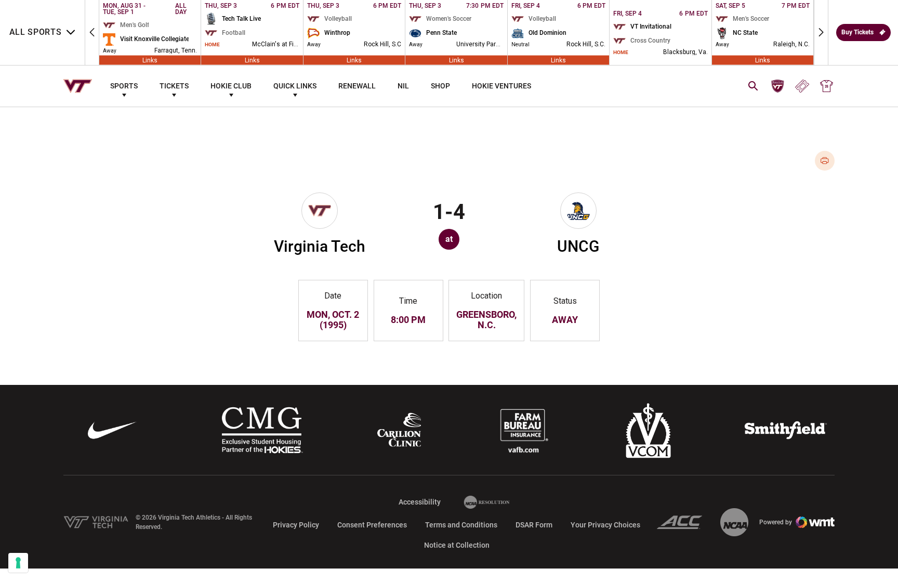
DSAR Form (534, 525)
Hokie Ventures (501, 86)
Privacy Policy (296, 525)
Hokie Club (231, 86)
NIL (403, 86)
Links (149, 60)
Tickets (174, 86)
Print (825, 161)
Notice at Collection (457, 545)
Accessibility (420, 501)
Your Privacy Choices (605, 525)
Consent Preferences (372, 525)
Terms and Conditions (461, 525)
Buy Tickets (857, 32)
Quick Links (294, 86)
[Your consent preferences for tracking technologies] (18, 563)
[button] (92, 32)
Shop (440, 86)
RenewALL (357, 86)
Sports (124, 86)
